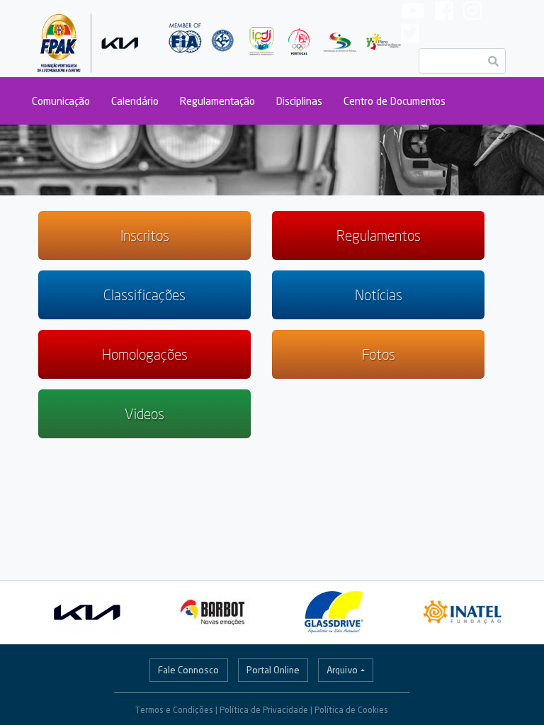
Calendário (135, 101)
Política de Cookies (351, 709)
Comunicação (61, 101)
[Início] (88, 38)
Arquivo (342, 669)
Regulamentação (217, 101)
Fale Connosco (188, 669)
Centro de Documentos (395, 101)
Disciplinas (299, 101)
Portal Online (273, 669)
